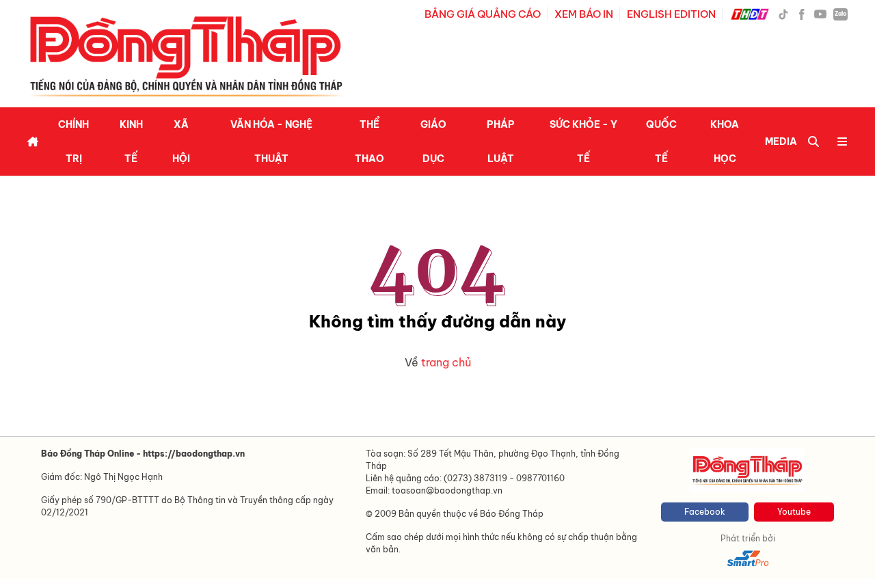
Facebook (704, 512)
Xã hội (181, 141)
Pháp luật (501, 141)
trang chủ (446, 362)
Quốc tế (661, 141)
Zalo (840, 13)
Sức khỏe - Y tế (583, 141)
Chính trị (73, 141)
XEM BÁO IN (583, 14)
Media (781, 141)
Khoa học (724, 141)
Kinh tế (131, 141)
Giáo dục (433, 141)
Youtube (794, 512)
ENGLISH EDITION (671, 14)
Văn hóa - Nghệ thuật (271, 141)
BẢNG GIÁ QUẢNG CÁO (483, 14)
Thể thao (369, 141)
